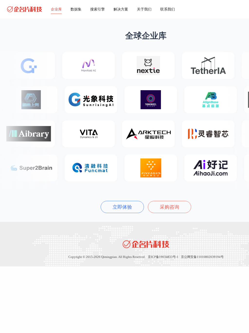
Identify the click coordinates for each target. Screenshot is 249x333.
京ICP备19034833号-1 (163, 257)
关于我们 (144, 9)
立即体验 (122, 207)
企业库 (56, 9)
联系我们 (167, 9)
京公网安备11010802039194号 (202, 257)
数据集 (76, 9)
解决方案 (121, 9)
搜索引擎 (97, 9)
